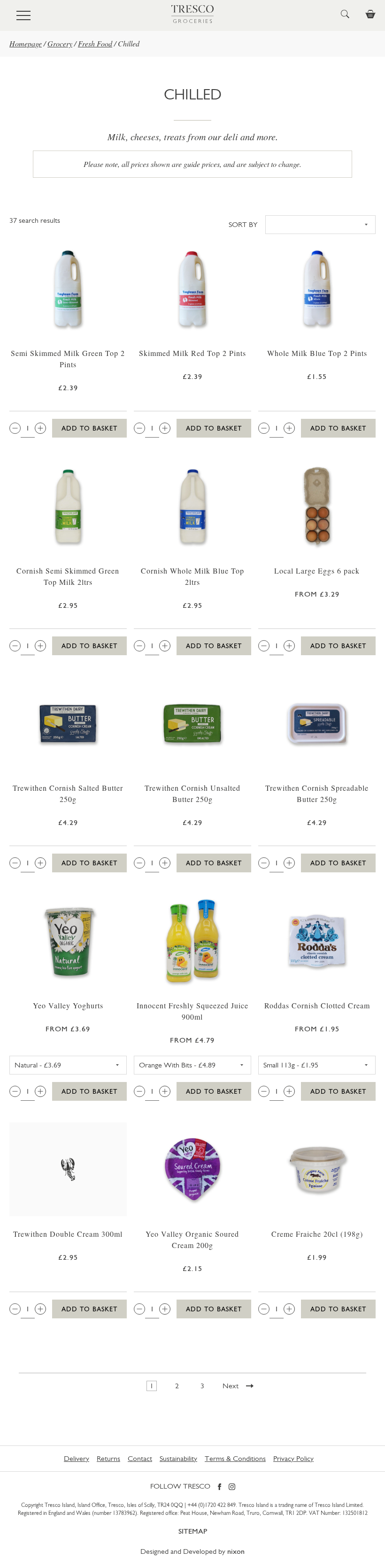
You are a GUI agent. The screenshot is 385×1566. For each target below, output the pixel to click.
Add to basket (89, 428)
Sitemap (192, 1531)
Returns (108, 1458)
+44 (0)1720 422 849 (211, 1505)
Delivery (76, 1458)
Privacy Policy (293, 1458)
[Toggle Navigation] (23, 15)
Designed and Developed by (192, 1551)
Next (231, 1385)
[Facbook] (219, 1487)
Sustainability (178, 1458)
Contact (140, 1458)
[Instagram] (232, 1487)
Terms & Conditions (235, 1458)
